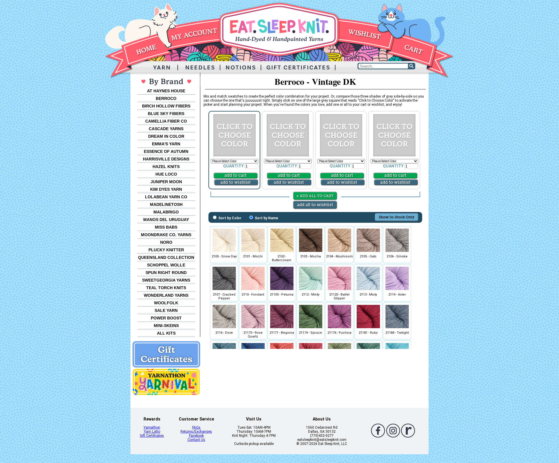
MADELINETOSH (166, 204)
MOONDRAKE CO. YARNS (166, 234)
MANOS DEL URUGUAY (166, 219)
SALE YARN (166, 310)
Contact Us (196, 440)
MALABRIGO (166, 212)
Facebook (196, 436)
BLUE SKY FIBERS (166, 113)
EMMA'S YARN (166, 144)
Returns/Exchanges (196, 432)
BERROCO (166, 98)
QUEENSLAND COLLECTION (166, 257)
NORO (166, 242)
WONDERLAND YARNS (166, 295)
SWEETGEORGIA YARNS (166, 280)
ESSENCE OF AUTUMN (166, 151)
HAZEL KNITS (166, 166)
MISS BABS (166, 227)
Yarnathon (152, 427)
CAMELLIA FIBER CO (166, 121)
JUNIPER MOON (166, 181)
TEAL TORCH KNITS (166, 287)
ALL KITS (166, 333)
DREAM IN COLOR (166, 136)
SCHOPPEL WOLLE (166, 265)
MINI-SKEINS (166, 325)
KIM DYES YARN (166, 189)
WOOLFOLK (166, 303)
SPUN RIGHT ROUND (166, 272)
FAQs (196, 427)
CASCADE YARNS (166, 128)
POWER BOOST (166, 318)
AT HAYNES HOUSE (166, 91)
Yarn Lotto (152, 432)
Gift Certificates (152, 436)
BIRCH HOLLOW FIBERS (166, 106)
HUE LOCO (166, 174)
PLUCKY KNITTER (166, 250)
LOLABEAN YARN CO (166, 197)
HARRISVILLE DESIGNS (166, 159)
